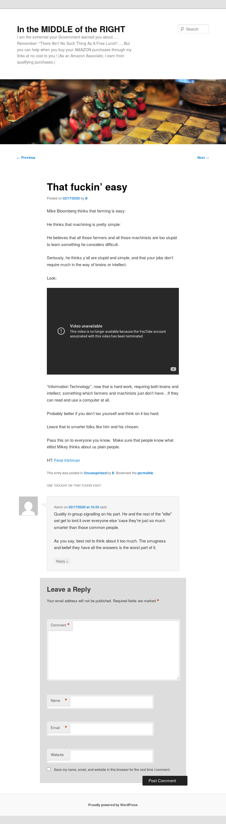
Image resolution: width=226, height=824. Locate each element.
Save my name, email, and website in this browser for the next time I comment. (112, 769)
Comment (60, 625)
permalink (145, 472)
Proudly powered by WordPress (113, 804)
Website (57, 754)
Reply (62, 560)
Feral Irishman (67, 460)
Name (59, 700)
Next (203, 157)
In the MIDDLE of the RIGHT (71, 29)
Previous (26, 157)
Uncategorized (95, 472)
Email (59, 727)
